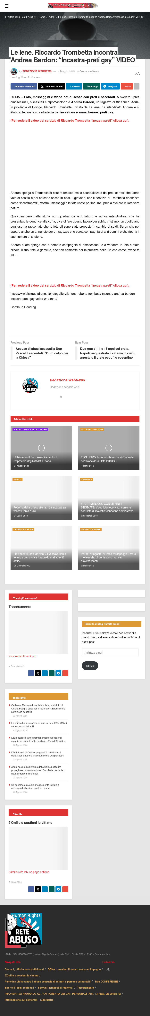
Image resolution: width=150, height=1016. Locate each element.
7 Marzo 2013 (87, 465)
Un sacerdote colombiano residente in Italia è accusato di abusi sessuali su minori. (35, 786)
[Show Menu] (6, 6)
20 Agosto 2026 (20, 777)
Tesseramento (20, 606)
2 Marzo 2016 (87, 565)
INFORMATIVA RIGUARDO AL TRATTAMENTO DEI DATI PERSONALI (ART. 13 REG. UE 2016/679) (63, 993)
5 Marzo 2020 (15, 882)
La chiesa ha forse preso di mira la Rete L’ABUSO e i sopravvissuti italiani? (39, 724)
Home (42, 16)
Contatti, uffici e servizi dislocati (24, 969)
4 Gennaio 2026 (16, 666)
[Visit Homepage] (77, 6)
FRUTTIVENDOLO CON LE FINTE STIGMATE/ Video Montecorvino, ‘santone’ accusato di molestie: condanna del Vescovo (107, 507)
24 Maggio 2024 (21, 465)
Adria (51, 16)
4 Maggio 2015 (66, 71)
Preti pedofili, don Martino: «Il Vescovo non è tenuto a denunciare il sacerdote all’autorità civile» (39, 557)
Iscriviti (90, 666)
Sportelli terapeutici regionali (55, 987)
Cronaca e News (89, 71)
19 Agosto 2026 (20, 792)
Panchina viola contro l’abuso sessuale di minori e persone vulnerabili (48, 981)
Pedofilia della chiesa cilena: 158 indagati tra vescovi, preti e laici (39, 509)
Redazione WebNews (37, 71)
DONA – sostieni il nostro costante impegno (74, 969)
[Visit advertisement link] (75, 156)
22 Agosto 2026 (20, 730)
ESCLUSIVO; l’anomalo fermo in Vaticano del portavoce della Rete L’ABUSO (107, 459)
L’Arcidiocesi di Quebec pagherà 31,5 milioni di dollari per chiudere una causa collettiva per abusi (37, 754)
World (17, 479)
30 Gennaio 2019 (21, 565)
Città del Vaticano (92, 429)
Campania (86, 479)
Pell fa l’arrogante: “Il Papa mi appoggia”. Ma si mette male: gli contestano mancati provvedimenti (108, 557)
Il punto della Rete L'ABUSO (30, 429)
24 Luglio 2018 (20, 515)
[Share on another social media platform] (136, 86)
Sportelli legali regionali (19, 987)
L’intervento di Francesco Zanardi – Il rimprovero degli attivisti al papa (35, 459)
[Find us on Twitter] (108, 969)
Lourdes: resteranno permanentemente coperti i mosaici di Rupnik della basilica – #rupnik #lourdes (38, 739)
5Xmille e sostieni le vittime (30, 822)
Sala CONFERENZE (106, 981)
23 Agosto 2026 (20, 715)
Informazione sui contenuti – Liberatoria (29, 1000)
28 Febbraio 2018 (89, 515)
